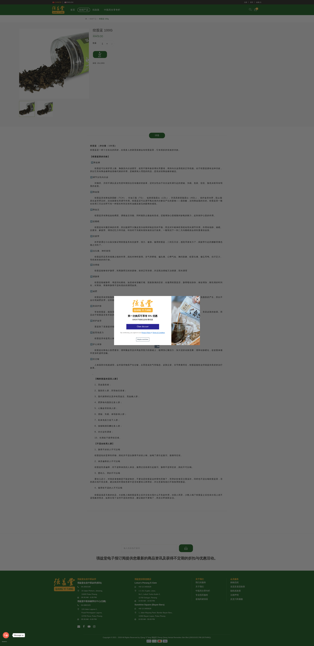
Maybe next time (142, 339)
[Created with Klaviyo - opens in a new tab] (157, 347)
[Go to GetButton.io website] (6, 641)
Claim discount (143, 327)
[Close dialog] (197, 299)
